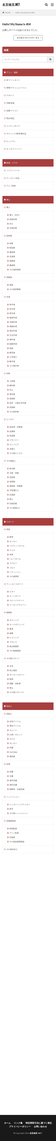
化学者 (12, 309)
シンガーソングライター (19, 804)
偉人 (8, 199)
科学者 (12, 304)
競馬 (11, 679)
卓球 (11, 554)
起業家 (12, 431)
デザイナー (14, 440)
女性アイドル (15, 721)
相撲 (11, 633)
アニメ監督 (14, 833)
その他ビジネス (16, 453)
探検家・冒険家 (16, 486)
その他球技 (14, 576)
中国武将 (13, 228)
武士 (11, 223)
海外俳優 (13, 780)
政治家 (12, 468)
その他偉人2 (14, 508)
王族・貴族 (14, 473)
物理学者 (13, 317)
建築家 (12, 265)
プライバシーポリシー (20, 1126)
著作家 (12, 394)
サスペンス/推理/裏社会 (16, 133)
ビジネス (10, 419)
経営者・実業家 (16, 427)
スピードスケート (16, 600)
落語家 (12, 756)
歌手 (11, 809)
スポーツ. (10, 95)
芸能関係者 (11, 821)
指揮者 (12, 261)
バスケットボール (16, 546)
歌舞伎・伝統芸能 (16, 789)
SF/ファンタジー (13, 80)
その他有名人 (12, 849)
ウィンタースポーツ (14, 584)
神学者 (12, 339)
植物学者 (13, 344)
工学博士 (13, 357)
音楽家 (12, 256)
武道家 (12, 495)
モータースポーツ (16, 675)
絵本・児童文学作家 (17, 403)
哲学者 (12, 313)
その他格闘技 (15, 651)
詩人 (11, 390)
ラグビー (13, 563)
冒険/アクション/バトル (16, 87)
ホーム (7, 1122)
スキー (12, 591)
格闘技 (9, 612)
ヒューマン (11, 141)
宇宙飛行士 (14, 490)
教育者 (12, 352)
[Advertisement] (28, 984)
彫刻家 (12, 248)
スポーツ (10, 522)
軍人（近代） (15, 215)
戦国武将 (13, 219)
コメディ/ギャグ (13, 126)
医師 (11, 348)
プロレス (13, 642)
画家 (11, 243)
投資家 (12, 436)
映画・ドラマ (12, 163)
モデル (12, 739)
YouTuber (13, 752)
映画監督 (13, 828)
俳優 (11, 772)
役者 (8, 764)
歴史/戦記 (10, 118)
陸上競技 (13, 670)
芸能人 (9, 714)
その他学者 (14, 366)
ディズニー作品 (12, 178)
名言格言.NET (11, 4)
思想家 (12, 477)
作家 (8, 373)
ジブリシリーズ (12, 170)
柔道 (11, 629)
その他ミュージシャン (18, 813)
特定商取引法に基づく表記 (39, 1122)
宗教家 (9, 277)
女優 (11, 776)
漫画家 (12, 398)
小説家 (12, 381)
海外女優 (13, 785)
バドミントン (15, 572)
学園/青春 (10, 103)
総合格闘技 (14, 646)
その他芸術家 (15, 269)
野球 (11, 537)
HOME (8, 12)
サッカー (13, 541)
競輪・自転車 (15, 683)
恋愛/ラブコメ (12, 110)
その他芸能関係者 (16, 841)
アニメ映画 (11, 186)
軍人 (8, 207)
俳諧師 (12, 407)
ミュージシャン (12, 797)
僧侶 (11, 285)
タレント (13, 730)
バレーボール (15, 559)
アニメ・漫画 (12, 72)
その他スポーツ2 (16, 692)
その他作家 (14, 411)
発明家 (12, 481)
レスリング (14, 637)
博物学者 (13, 326)
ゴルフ (12, 567)
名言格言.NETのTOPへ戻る (28, 38)
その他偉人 (11, 461)
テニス (12, 550)
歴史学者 (13, 331)
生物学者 (13, 322)
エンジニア (14, 444)
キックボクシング (16, 624)
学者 (8, 297)
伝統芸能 (13, 503)
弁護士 (12, 449)
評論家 (12, 837)
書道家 (12, 252)
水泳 (11, 666)
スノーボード (15, 596)
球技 (8, 529)
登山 (11, 688)
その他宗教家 (15, 289)
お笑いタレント (16, 734)
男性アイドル (15, 726)
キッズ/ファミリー (14, 149)
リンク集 (18, 1122)
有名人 (9, 706)
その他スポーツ (12, 658)
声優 (11, 747)
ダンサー (13, 743)
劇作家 (12, 385)
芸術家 (9, 236)
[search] (50, 59)
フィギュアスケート (17, 605)
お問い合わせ (40, 1126)
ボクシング (14, 620)
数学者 (12, 361)
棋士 (11, 499)
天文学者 (13, 335)
